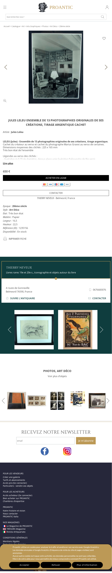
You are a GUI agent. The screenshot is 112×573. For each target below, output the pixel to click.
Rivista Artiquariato (16, 531)
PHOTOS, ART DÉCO (57, 371)
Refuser (56, 565)
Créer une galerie (11, 477)
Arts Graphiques (33, 26)
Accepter (24, 565)
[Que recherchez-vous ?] (102, 16)
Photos (45, 26)
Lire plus (8, 163)
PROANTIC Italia (10, 516)
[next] (101, 329)
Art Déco (53, 26)
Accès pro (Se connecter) (15, 483)
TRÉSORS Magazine (16, 528)
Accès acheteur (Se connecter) (17, 495)
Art (23, 26)
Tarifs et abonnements (14, 480)
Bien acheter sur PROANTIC (16, 498)
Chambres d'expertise (13, 501)
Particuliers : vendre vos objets (18, 485)
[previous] (10, 329)
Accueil (7, 26)
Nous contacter (10, 513)
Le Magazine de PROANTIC (19, 526)
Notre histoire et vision (14, 510)
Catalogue (16, 26)
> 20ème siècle (64, 26)
